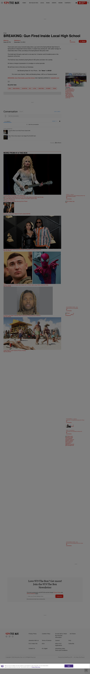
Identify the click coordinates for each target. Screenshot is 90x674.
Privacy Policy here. (36, 667)
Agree (69, 666)
